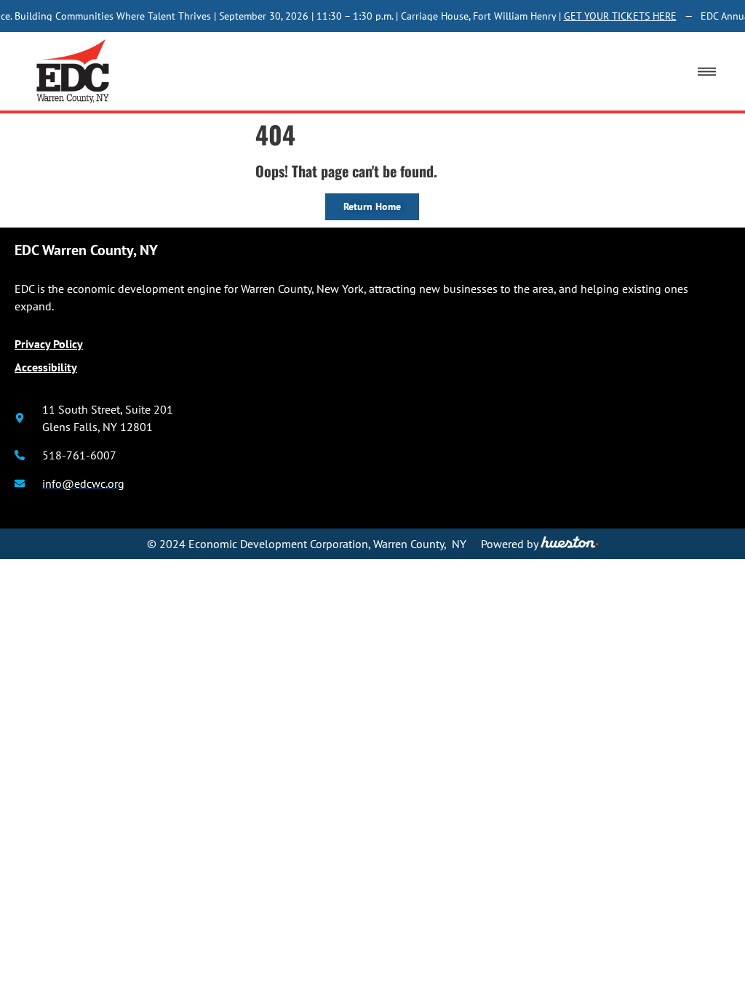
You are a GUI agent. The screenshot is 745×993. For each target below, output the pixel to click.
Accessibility (46, 367)
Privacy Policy (49, 344)
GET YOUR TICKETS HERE (615, 16)
